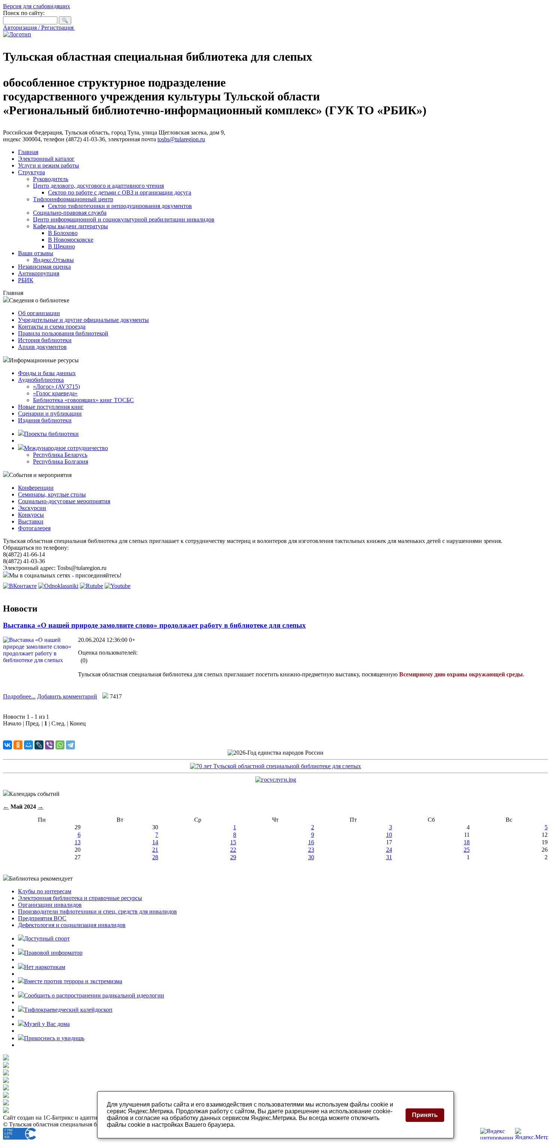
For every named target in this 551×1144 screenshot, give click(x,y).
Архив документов (42, 347)
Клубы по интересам (44, 891)
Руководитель (50, 179)
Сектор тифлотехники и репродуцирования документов (120, 206)
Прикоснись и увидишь (54, 1038)
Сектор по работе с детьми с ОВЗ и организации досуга (119, 192)
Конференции (36, 488)
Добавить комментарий (67, 696)
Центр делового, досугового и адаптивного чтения (98, 185)
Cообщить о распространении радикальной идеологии (94, 995)
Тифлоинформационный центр (73, 199)
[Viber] (49, 744)
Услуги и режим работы (48, 165)
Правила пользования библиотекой (63, 333)
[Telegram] (70, 744)
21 (155, 849)
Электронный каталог (46, 159)
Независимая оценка (44, 266)
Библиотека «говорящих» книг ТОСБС (83, 400)
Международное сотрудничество (66, 448)
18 (467, 842)
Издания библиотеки (45, 420)
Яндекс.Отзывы (53, 260)
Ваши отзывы (35, 253)
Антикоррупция (38, 273)
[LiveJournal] (38, 744)
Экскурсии (32, 508)
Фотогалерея (34, 528)
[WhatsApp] (59, 744)
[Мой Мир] (28, 744)
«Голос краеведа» (55, 393)
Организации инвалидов (50, 905)
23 (311, 849)
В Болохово (63, 233)
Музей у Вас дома (47, 1024)
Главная (28, 152)
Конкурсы (31, 514)
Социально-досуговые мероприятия (64, 501)
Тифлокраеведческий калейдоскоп (68, 1009)
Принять (425, 1115)
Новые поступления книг (51, 407)
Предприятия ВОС (42, 918)
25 (467, 849)
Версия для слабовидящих (36, 6)
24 (389, 849)
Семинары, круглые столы (52, 494)
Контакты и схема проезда (51, 326)
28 (155, 857)
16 (311, 842)
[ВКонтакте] (7, 744)
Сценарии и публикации (50, 413)
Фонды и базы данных (47, 373)
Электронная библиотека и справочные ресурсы (80, 898)
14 (155, 842)
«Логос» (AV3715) (56, 386)
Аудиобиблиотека (41, 380)
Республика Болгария (60, 461)
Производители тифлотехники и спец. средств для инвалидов (97, 911)
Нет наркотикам (44, 967)
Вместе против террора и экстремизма (73, 981)
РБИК (25, 280)
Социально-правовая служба (69, 212)
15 (233, 842)
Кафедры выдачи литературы (70, 226)
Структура (31, 172)
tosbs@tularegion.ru (181, 139)
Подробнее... (19, 696)
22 (233, 849)
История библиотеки (45, 340)
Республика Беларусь (60, 455)
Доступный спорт (47, 938)
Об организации (39, 313)
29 (233, 857)
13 (78, 842)
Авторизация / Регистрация (39, 27)
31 (389, 857)
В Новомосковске (70, 239)
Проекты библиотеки (51, 434)
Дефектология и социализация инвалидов (72, 925)
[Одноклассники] (17, 744)
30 (311, 857)
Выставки (30, 521)
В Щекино (61, 246)
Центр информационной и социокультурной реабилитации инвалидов (123, 219)
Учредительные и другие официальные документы (83, 320)
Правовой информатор (53, 953)
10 (389, 834)
